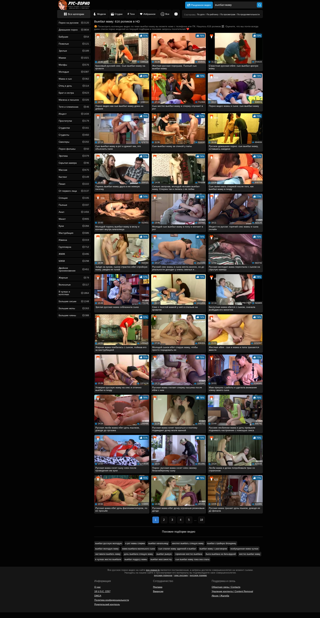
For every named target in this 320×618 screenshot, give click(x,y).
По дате (201, 14)
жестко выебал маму (249, 554)
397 (216, 319)
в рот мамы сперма (135, 543)
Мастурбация (74, 233)
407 (216, 439)
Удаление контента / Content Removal (232, 591)
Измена (74, 240)
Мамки (74, 57)
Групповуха (74, 247)
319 (216, 198)
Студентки (74, 127)
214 (159, 158)
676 (102, 37)
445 (159, 439)
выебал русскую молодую (108, 543)
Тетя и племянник (74, 106)
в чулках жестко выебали (108, 559)
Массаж (74, 170)
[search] (259, 5)
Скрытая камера (74, 163)
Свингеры (74, 141)
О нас (97, 587)
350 (216, 158)
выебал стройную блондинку (221, 543)
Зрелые (74, 50)
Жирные (74, 277)
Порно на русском (74, 22)
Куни (74, 226)
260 (102, 158)
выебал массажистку (161, 559)
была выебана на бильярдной (221, 554)
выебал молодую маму (107, 548)
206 (102, 198)
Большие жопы (74, 308)
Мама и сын (74, 78)
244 (216, 238)
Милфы (74, 64)
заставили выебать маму (107, 554)
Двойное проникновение (74, 269)
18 (201, 519)
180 (159, 479)
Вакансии (158, 591)
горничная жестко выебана (188, 554)
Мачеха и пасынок (74, 99)
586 (102, 77)
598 (159, 117)
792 (216, 37)
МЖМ (74, 261)
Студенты (74, 134)
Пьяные (74, 205)
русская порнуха (163, 575)
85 (215, 278)
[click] (7, 616)
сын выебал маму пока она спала (192, 559)
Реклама (157, 587)
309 (102, 238)
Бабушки (74, 36)
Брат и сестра (74, 92)
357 (102, 479)
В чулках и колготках (74, 293)
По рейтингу (212, 14)
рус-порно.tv (153, 570)
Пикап (74, 184)
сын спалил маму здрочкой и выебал (177, 548)
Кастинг (74, 177)
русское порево (198, 575)
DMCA (97, 595)
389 (102, 117)
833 (216, 77)
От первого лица (74, 191)
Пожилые (74, 43)
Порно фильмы (74, 148)
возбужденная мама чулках (244, 548)
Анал (74, 212)
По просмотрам (227, 14)
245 (159, 198)
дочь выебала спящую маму (138, 554)
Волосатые (74, 284)
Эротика (74, 155)
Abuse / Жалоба (220, 595)
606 (216, 117)
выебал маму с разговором (213, 548)
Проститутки (74, 120)
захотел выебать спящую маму (188, 543)
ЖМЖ (74, 254)
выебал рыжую (164, 554)
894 (102, 359)
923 (102, 439)
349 (159, 77)
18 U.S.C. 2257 (102, 591)
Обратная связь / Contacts (226, 587)
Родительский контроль (107, 604)
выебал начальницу (158, 543)
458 (159, 37)
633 (102, 399)
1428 (217, 359)
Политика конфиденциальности (111, 600)
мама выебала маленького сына (138, 548)
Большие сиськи (74, 301)
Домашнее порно (74, 29)
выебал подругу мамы (135, 559)
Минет (74, 219)
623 (216, 479)
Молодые (74, 71)
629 (159, 359)
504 (216, 399)
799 (159, 238)
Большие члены (74, 315)
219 (102, 319)
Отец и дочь (74, 85)
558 (102, 278)
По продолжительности (248, 14)
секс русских (181, 575)
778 (159, 319)
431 (159, 278)
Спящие (74, 198)
